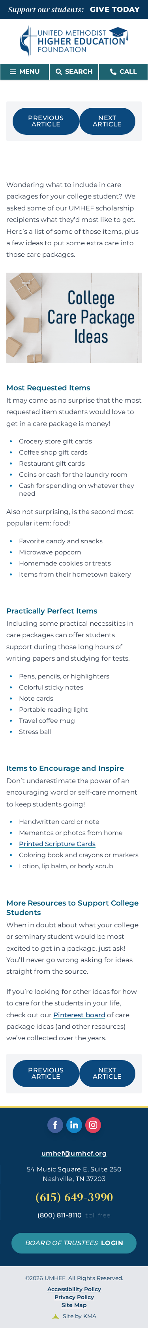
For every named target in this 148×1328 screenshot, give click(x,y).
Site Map (74, 1305)
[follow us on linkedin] (74, 1125)
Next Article (107, 121)
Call (128, 71)
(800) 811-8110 (74, 1215)
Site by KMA (79, 1316)
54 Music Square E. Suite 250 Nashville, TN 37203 (74, 1174)
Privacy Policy (74, 1297)
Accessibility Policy (74, 1289)
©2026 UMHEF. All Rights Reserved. (74, 1297)
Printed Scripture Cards (57, 844)
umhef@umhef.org (74, 1153)
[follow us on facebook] (55, 1125)
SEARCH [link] (79, 71)
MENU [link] (29, 71)
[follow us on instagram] (93, 1125)
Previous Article (46, 121)
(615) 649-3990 (74, 1197)
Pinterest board (79, 1015)
